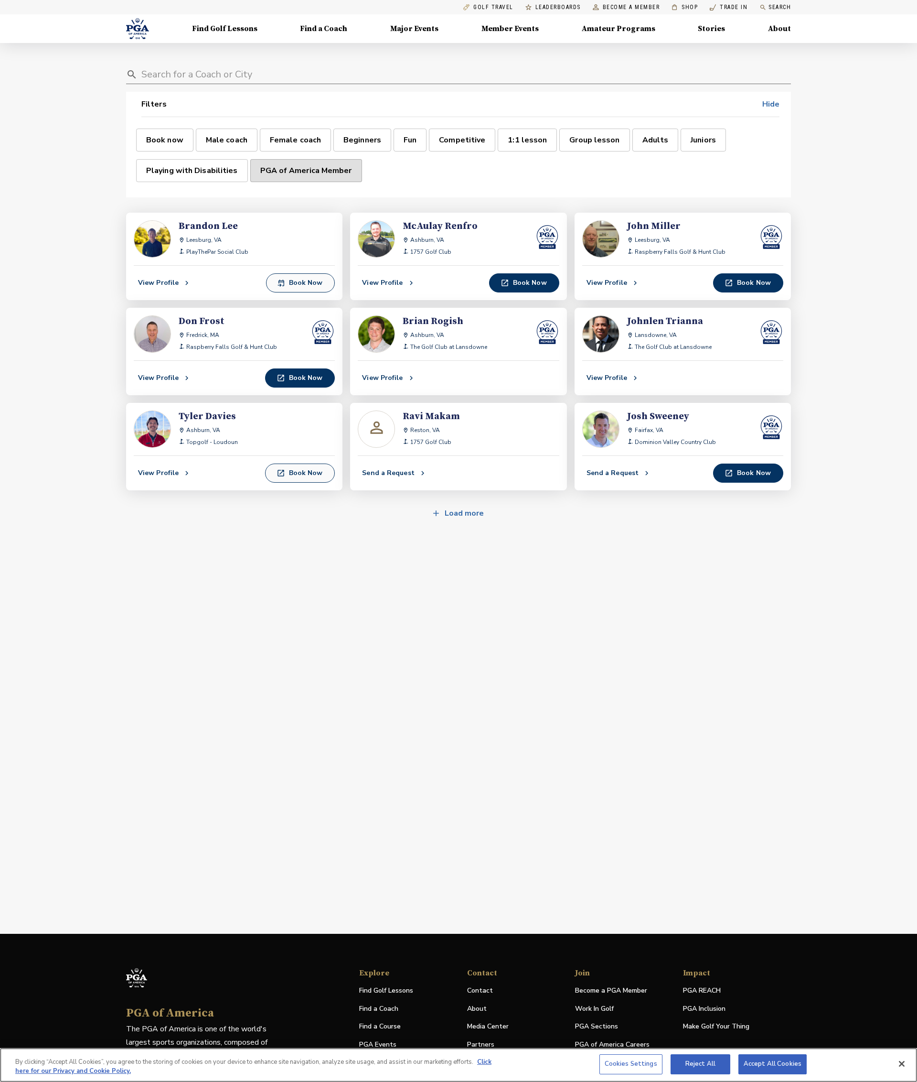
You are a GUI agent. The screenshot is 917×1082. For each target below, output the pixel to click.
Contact (480, 990)
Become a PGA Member (611, 990)
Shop (685, 7)
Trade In (728, 7)
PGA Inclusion (704, 1008)
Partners (480, 1044)
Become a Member (631, 7)
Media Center (488, 1027)
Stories (711, 28)
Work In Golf (594, 1008)
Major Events (414, 28)
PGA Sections (596, 1026)
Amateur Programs (618, 28)
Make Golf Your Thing (716, 1027)
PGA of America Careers (612, 1045)
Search (779, 7)
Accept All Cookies (772, 1064)
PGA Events (377, 1044)
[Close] (901, 1063)
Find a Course (380, 1026)
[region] (458, 1065)
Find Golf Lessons (224, 28)
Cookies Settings (631, 1064)
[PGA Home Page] (137, 28)
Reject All (700, 1064)
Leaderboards (558, 7)
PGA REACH (702, 991)
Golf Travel (493, 7)
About (779, 28)
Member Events (510, 28)
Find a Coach (323, 28)
